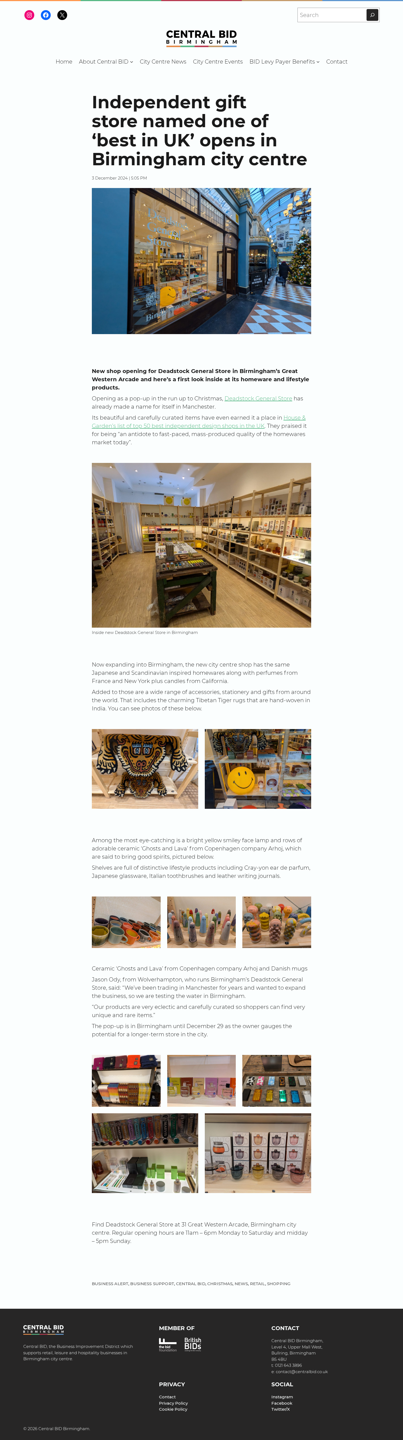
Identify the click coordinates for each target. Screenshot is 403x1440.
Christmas (219, 1283)
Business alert (110, 1283)
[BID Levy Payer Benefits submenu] (318, 61)
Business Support (152, 1283)
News (241, 1283)
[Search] (372, 15)
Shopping (279, 1283)
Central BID (190, 1283)
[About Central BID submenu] (131, 61)
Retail (257, 1283)
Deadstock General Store (258, 398)
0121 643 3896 (288, 1365)
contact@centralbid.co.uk (302, 1371)
